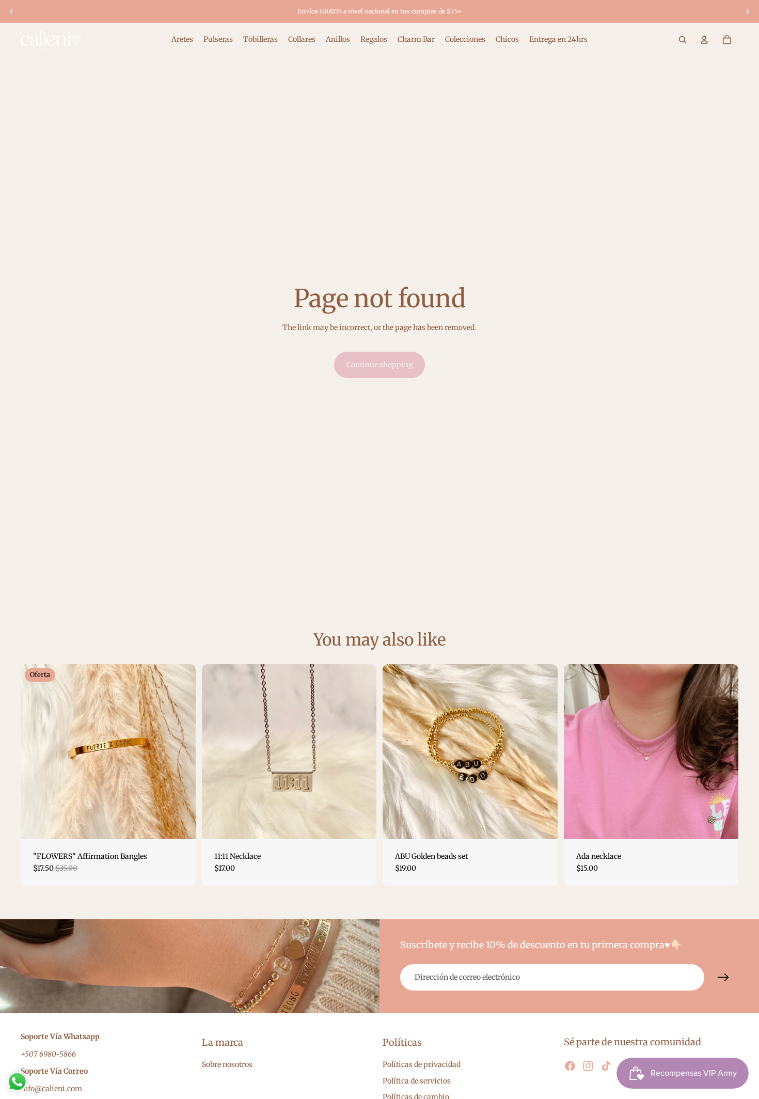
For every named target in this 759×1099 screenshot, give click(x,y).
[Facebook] (570, 1065)
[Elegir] (179, 823)
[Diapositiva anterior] (11, 11)
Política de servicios (417, 1080)
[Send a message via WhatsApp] (17, 1082)
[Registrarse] (723, 978)
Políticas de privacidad (422, 1064)
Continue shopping (379, 364)
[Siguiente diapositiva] (747, 11)
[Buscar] (682, 39)
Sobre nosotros (227, 1064)
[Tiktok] (606, 1065)
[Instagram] (588, 1065)
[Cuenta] (704, 39)
